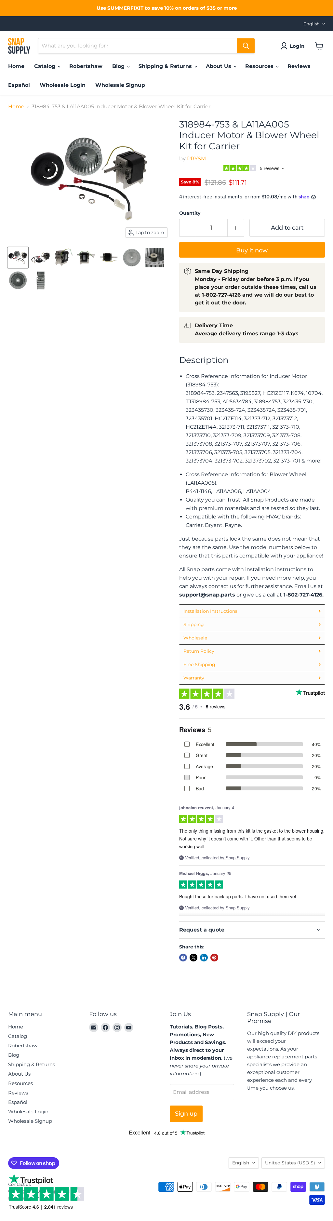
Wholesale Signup (120, 85)
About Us (219, 66)
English (311, 23)
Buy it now (252, 250)
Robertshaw (85, 66)
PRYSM (196, 158)
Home (16, 66)
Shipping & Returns (166, 66)
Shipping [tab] (193, 624)
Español (19, 85)
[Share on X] (193, 957)
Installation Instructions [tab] (210, 611)
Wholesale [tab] (195, 638)
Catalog (45, 66)
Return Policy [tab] (198, 651)
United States (290, 1163)
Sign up (186, 1113)
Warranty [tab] (193, 678)
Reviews (299, 66)
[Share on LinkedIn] (204, 957)
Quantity (189, 213)
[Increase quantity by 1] (236, 228)
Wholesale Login (63, 85)
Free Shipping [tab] (199, 664)
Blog (119, 66)
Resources (260, 66)
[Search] (246, 45)
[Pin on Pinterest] (214, 957)
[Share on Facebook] (183, 957)
